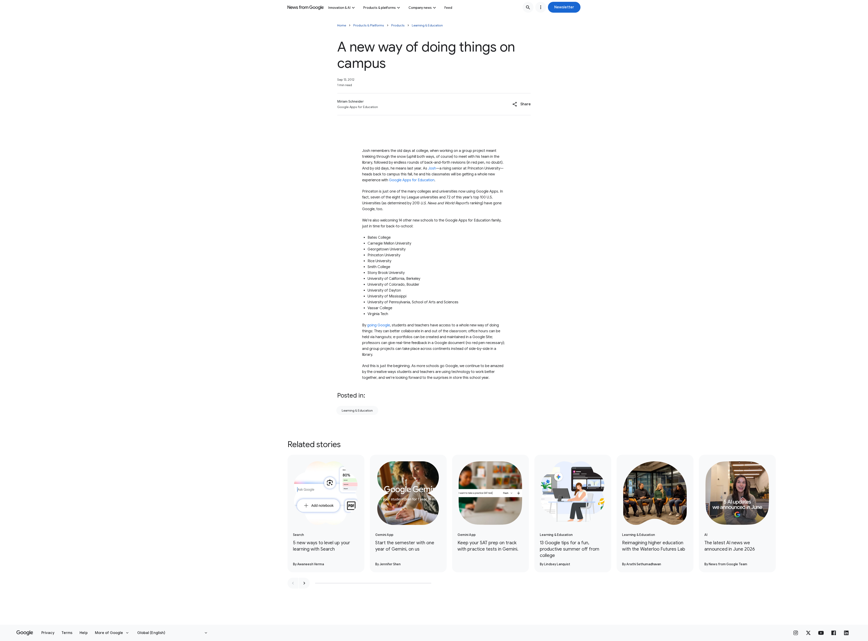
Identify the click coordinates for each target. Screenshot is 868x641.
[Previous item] (293, 583)
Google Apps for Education (411, 180)
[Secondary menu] (540, 7)
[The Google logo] (24, 633)
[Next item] (304, 583)
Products (398, 25)
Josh (432, 168)
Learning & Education (427, 25)
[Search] (528, 7)
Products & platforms (379, 8)
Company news (420, 8)
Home (341, 25)
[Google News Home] (306, 7)
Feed (448, 8)
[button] (564, 7)
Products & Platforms (368, 25)
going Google (378, 325)
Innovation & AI (339, 8)
